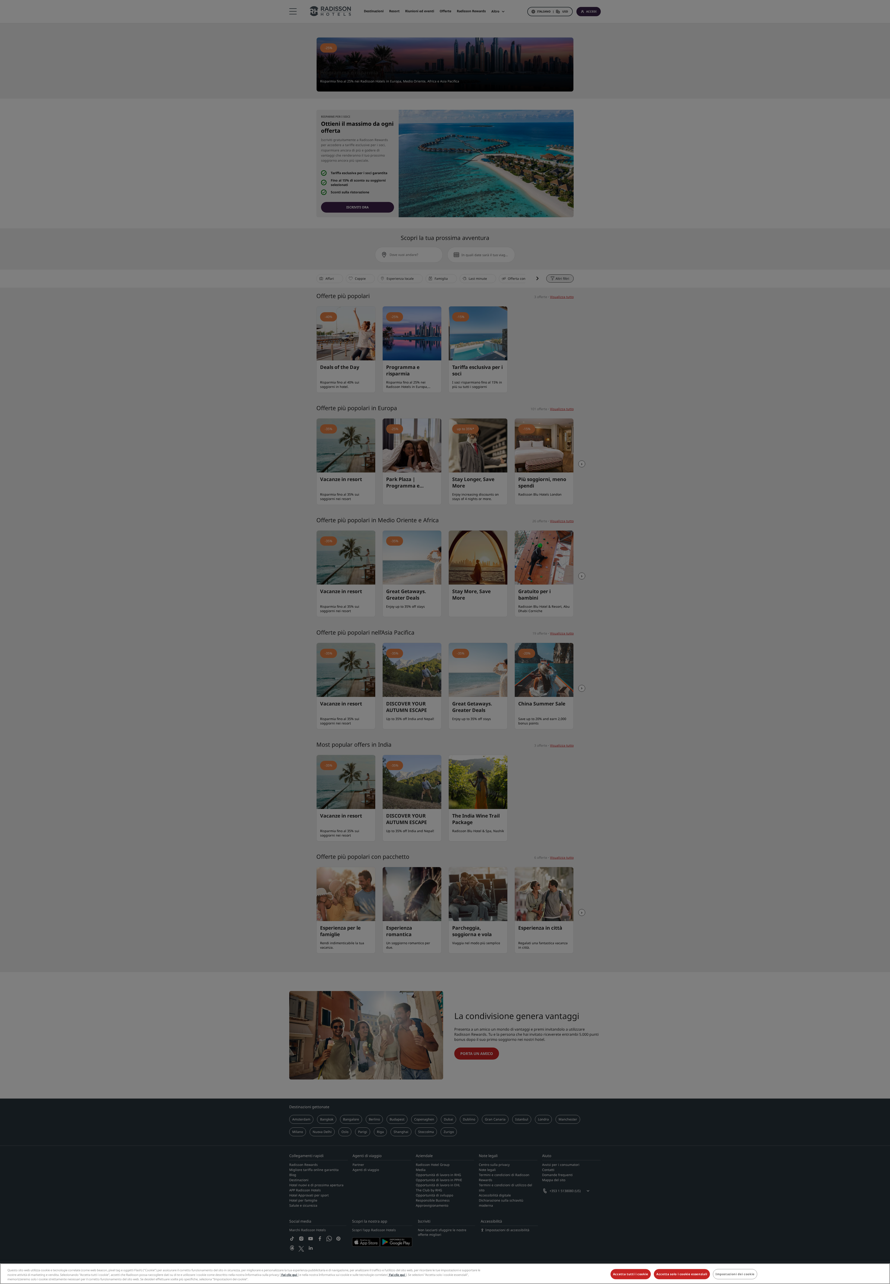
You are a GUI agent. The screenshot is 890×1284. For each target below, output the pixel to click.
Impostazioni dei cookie (735, 1274)
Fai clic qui (289, 1275)
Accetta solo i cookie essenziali (681, 1274)
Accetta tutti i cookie (630, 1274)
